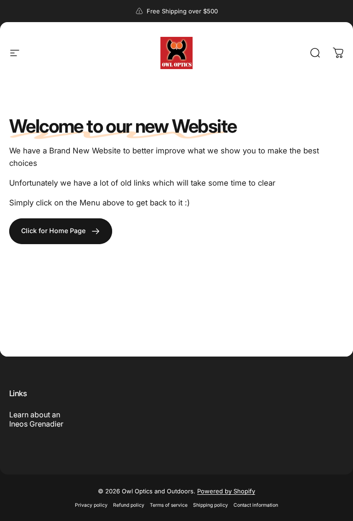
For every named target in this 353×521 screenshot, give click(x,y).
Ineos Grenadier (36, 423)
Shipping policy (210, 505)
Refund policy (128, 505)
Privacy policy (91, 505)
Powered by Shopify (226, 491)
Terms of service (169, 505)
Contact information (255, 505)
